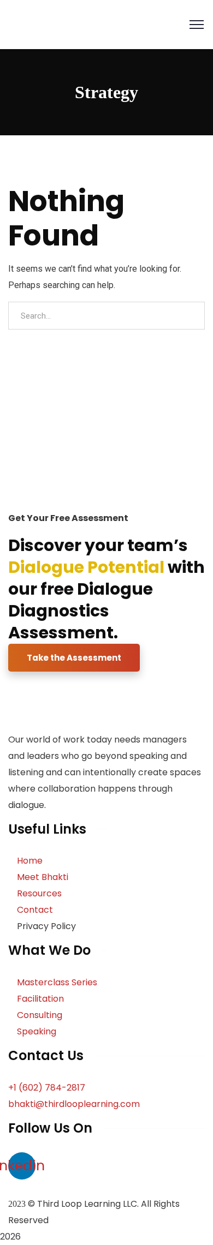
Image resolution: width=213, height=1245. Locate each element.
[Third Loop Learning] (61, 24)
